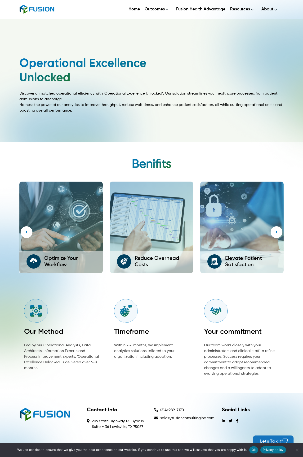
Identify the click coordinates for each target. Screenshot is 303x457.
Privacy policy (273, 450)
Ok (254, 450)
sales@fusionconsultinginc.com (187, 418)
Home (134, 9)
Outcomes (155, 9)
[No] (297, 450)
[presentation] (26, 232)
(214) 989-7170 (172, 410)
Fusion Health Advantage (200, 9)
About (267, 9)
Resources (240, 9)
